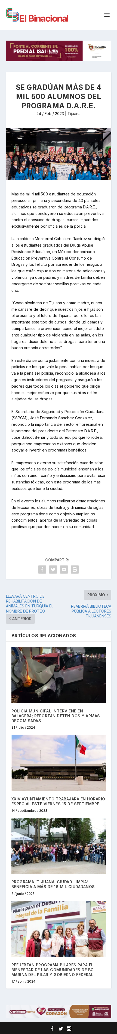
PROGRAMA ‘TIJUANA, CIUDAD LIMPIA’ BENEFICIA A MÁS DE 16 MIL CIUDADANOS (53, 884)
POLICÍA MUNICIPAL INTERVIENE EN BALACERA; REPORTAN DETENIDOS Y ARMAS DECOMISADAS (55, 716)
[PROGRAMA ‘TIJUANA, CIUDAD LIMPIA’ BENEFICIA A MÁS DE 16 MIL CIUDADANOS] (58, 846)
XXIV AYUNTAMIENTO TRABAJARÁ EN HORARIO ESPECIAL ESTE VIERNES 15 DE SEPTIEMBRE (58, 801)
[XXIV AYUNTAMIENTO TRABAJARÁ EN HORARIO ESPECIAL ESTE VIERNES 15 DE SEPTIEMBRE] (58, 763)
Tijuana (74, 113)
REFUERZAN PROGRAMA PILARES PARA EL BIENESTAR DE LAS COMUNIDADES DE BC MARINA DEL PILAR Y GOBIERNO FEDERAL (52, 970)
